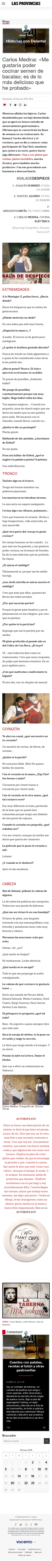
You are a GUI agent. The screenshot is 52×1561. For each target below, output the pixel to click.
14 (19, 1476)
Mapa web (38, 1552)
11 (46, 1469)
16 (32, 1476)
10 (39, 1469)
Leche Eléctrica (29, 1322)
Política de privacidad (15, 1552)
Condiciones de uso (34, 1549)
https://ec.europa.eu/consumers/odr (29, 1535)
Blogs (6, 21)
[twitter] (9, 1427)
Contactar (12, 1549)
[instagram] (26, 1524)
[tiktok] (31, 1524)
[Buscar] (47, 1441)
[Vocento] (26, 1542)
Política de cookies (24, 1555)
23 (32, 1483)
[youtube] (36, 1524)
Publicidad (28, 1552)
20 (12, 1483)
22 (26, 1483)
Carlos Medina (16, 1322)
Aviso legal (21, 1549)
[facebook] (7, 1427)
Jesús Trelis (26, 35)
